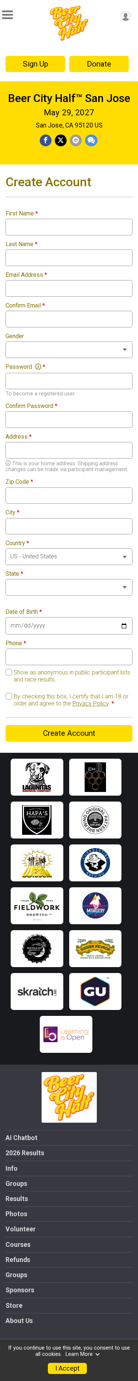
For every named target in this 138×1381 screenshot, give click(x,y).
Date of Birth (24, 612)
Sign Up (35, 63)
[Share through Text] (91, 140)
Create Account (69, 733)
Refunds (18, 1259)
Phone (16, 643)
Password (25, 367)
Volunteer (21, 1229)
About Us (19, 1320)
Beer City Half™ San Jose (69, 98)
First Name (22, 213)
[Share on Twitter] (61, 140)
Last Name (22, 244)
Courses (18, 1244)
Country (17, 543)
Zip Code (19, 482)
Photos (16, 1214)
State (14, 574)
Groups (16, 1183)
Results (17, 1199)
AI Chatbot (22, 1138)
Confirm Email (25, 305)
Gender (15, 336)
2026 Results (25, 1153)
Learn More (79, 1354)
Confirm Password (31, 406)
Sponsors (20, 1290)
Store (14, 1305)
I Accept (67, 1368)
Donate (99, 63)
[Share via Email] (76, 140)
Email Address (26, 275)
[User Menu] (126, 16)
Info (12, 1168)
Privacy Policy (90, 703)
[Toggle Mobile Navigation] (7, 15)
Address (19, 436)
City (13, 512)
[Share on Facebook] (46, 140)
